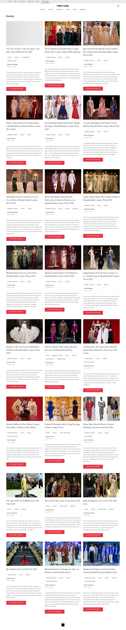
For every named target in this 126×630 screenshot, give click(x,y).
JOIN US (63, 324)
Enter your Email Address (55, 317)
